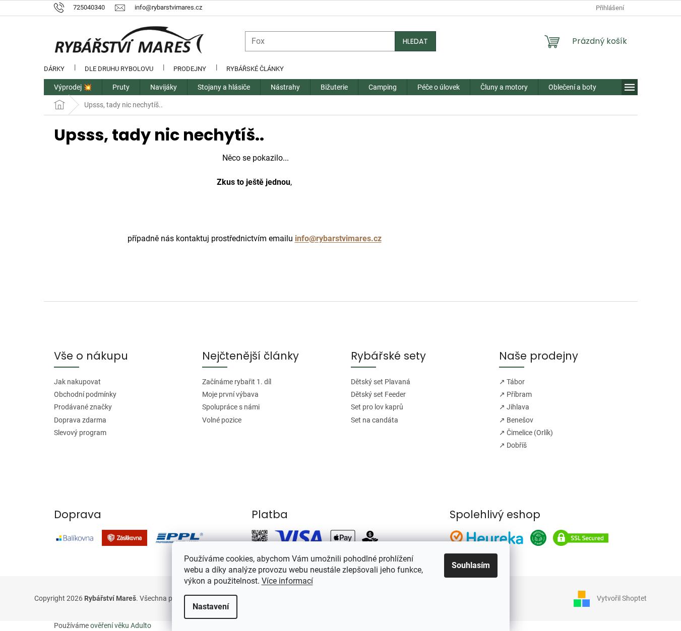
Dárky (54, 69)
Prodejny (189, 69)
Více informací (287, 581)
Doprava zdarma (80, 420)
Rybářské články (255, 69)
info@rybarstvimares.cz (338, 238)
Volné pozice (221, 420)
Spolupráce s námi (231, 407)
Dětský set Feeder (378, 394)
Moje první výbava (230, 394)
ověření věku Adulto (120, 625)
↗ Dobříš (513, 445)
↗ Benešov (516, 420)
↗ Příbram (515, 394)
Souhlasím (471, 565)
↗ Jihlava (514, 407)
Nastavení (211, 606)
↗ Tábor (512, 382)
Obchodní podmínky (85, 394)
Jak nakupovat (77, 382)
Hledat (415, 41)
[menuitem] (73, 87)
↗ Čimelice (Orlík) (526, 433)
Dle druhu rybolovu (119, 69)
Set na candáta (374, 420)
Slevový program (80, 433)
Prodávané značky (83, 407)
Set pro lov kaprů (377, 407)
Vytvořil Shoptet (622, 598)
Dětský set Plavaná (380, 382)
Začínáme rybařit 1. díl (236, 382)
